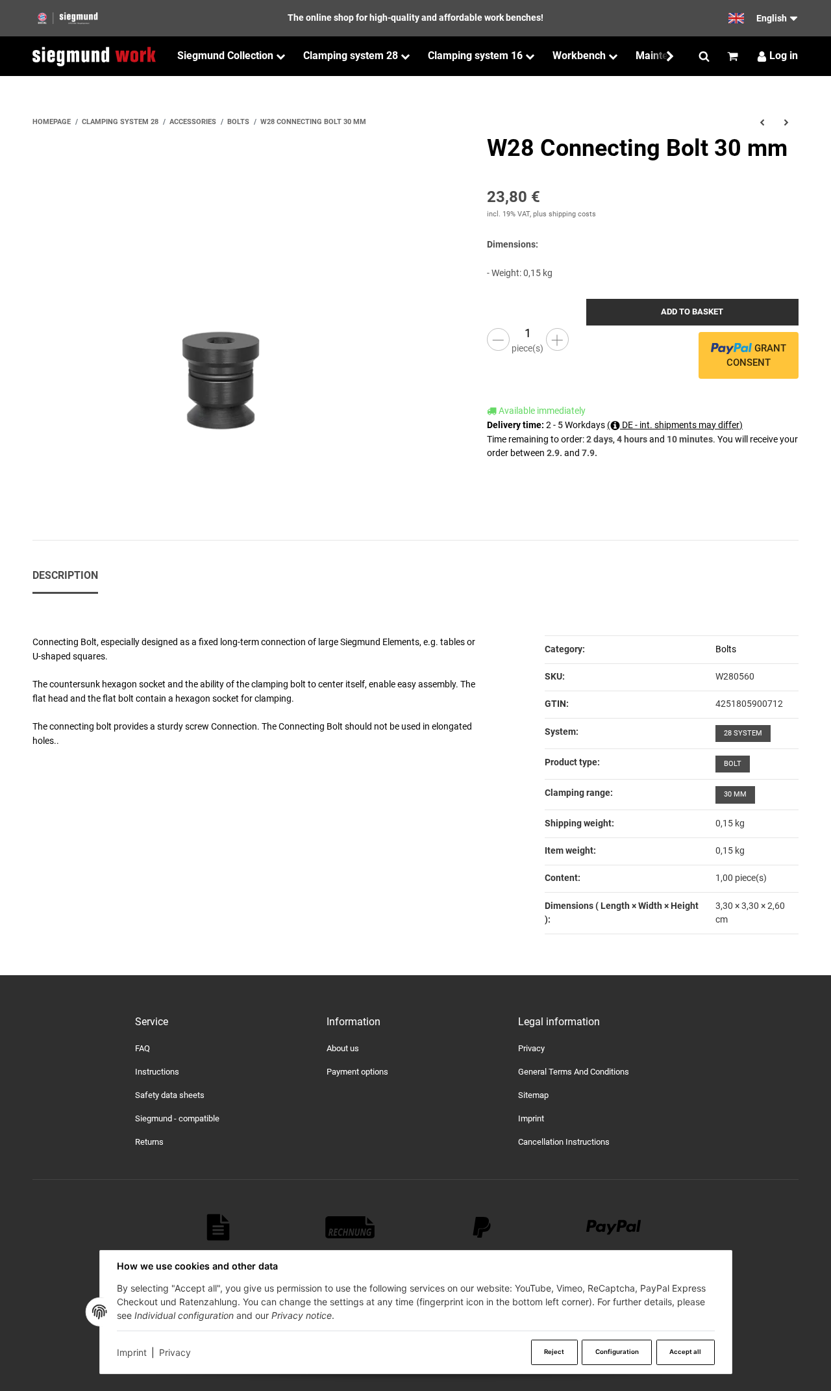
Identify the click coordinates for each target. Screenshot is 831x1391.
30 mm (735, 794)
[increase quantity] (557, 339)
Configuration (617, 1351)
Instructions (157, 1072)
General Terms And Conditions (573, 1072)
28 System (743, 733)
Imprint (132, 1352)
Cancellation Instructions (564, 1142)
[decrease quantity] (498, 339)
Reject (554, 1351)
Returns (149, 1142)
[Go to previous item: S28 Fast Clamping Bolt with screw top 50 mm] (762, 122)
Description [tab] (65, 575)
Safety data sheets (170, 1095)
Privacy (175, 1352)
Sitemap (533, 1095)
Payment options (357, 1072)
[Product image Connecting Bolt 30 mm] (220, 324)
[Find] (704, 56)
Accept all (685, 1351)
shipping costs (572, 214)
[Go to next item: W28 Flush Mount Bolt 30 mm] (787, 122)
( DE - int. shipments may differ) (675, 425)
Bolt (732, 763)
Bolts (725, 649)
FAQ (142, 1048)
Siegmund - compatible (177, 1118)
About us (343, 1048)
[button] (663, 56)
